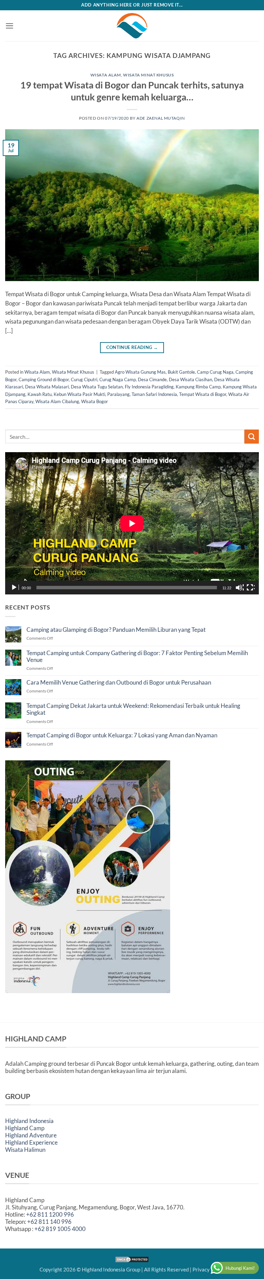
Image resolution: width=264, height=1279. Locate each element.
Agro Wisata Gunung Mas (140, 372)
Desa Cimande (152, 379)
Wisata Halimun (25, 1149)
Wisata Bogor (94, 401)
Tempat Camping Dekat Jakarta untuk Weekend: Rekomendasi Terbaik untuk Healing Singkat (133, 709)
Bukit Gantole (181, 372)
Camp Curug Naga (215, 372)
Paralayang (118, 394)
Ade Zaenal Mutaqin (160, 118)
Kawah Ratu (40, 394)
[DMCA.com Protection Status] (132, 1259)
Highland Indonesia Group (111, 1269)
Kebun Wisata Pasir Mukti (79, 394)
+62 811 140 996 (49, 1221)
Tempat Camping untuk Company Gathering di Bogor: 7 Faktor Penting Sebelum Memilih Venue (137, 656)
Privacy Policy (208, 1269)
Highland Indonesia (29, 1120)
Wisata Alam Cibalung (57, 401)
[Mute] (239, 587)
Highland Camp (24, 1128)
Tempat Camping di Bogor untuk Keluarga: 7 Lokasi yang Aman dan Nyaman (121, 735)
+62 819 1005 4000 (60, 1228)
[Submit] (251, 437)
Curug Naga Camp (117, 379)
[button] (9, 26)
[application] (132, 523)
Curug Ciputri (84, 379)
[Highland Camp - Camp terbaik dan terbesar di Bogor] (132, 25)
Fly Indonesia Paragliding (149, 386)
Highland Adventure (31, 1135)
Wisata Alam (105, 74)
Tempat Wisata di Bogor (202, 394)
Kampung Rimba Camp (198, 386)
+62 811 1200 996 (50, 1214)
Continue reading (132, 347)
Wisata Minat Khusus (148, 74)
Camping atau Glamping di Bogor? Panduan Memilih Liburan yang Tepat (116, 629)
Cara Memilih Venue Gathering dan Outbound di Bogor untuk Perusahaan (118, 682)
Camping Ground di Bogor (44, 379)
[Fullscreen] (250, 587)
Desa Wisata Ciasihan (190, 379)
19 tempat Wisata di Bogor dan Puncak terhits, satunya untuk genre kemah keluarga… (132, 90)
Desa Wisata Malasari (47, 386)
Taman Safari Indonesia (154, 394)
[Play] (15, 587)
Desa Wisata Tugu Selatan (97, 386)
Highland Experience (31, 1142)
